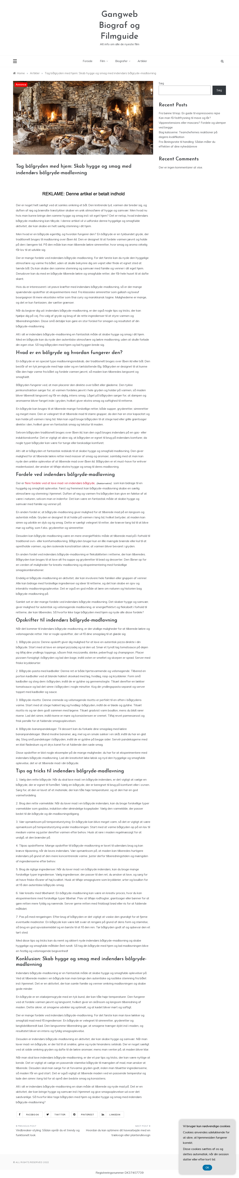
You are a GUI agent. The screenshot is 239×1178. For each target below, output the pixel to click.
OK (207, 1167)
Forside (87, 61)
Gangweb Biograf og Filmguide (119, 25)
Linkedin (114, 1114)
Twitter (60, 1114)
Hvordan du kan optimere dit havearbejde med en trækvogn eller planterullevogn (118, 1132)
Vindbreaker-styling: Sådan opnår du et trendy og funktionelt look (48, 1132)
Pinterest (87, 1114)
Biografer (121, 61)
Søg (161, 83)
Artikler (142, 61)
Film (102, 61)
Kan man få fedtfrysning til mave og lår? (185, 118)
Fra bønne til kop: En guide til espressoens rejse (189, 113)
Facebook (32, 1114)
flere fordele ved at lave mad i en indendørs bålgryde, (60, 483)
